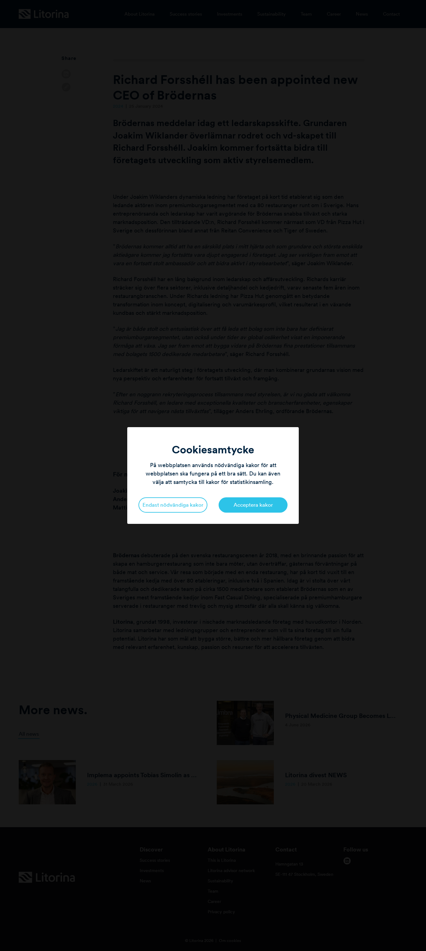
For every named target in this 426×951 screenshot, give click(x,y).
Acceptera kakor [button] (253, 504)
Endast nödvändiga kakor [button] (173, 504)
